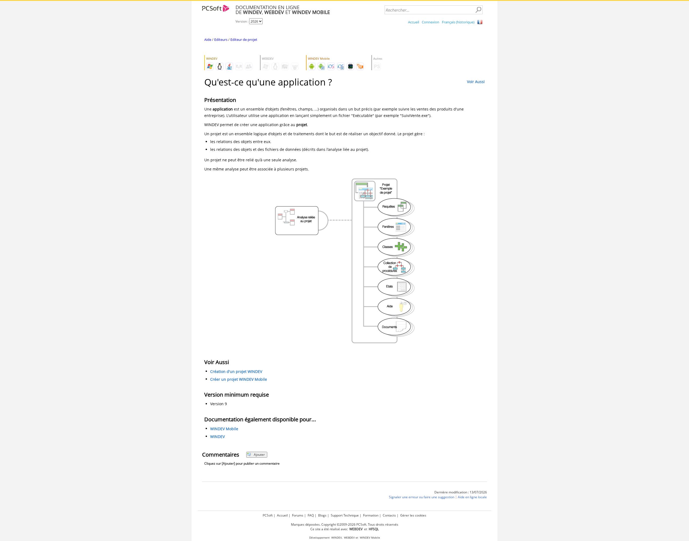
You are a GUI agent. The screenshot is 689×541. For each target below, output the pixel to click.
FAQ (311, 515)
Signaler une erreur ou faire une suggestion (421, 497)
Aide (207, 39)
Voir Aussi (476, 81)
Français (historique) (458, 22)
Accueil (413, 22)
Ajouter (259, 454)
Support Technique (345, 515)
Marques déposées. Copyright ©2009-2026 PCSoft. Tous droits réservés (344, 524)
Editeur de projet (243, 39)
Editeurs (220, 39)
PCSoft (268, 515)
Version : (242, 21)
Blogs (322, 515)
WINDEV (217, 436)
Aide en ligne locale (472, 497)
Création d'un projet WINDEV (236, 371)
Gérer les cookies (413, 515)
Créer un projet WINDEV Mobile (238, 379)
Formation (370, 515)
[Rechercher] (478, 10)
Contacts (389, 515)
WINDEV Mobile (224, 428)
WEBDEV (349, 537)
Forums (297, 515)
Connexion (430, 22)
